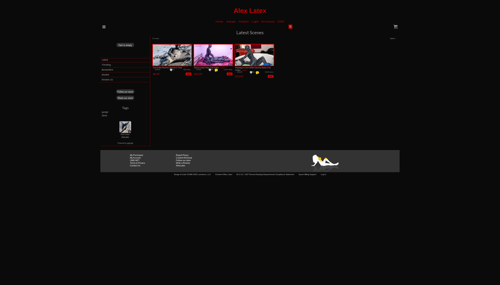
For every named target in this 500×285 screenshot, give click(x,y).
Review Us (107, 79)
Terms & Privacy (137, 163)
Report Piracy (182, 155)
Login (255, 21)
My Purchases (136, 155)
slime (104, 115)
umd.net (130, 143)
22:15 (272, 65)
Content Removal (184, 158)
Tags (125, 108)
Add (188, 74)
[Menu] (104, 27)
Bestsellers (107, 69)
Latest (105, 60)
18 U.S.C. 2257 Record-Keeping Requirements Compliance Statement (265, 174)
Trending (106, 65)
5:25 (190, 65)
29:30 (231, 65)
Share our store (125, 97)
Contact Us (135, 165)
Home (219, 21)
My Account (135, 158)
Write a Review (183, 163)
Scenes (231, 21)
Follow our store (125, 91)
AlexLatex (125, 137)
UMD (280, 21)
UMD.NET (135, 160)
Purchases (268, 21)
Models (244, 21)
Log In (323, 174)
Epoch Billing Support (307, 174)
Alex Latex (250, 10)
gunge (105, 112)
